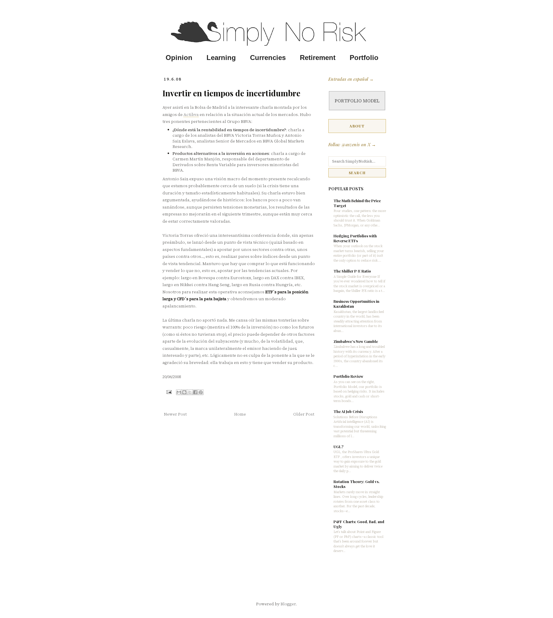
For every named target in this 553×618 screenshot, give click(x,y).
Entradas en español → (351, 79)
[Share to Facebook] (195, 392)
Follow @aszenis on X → (352, 144)
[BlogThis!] (184, 392)
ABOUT (357, 125)
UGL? (338, 446)
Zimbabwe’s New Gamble (356, 341)
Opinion (179, 57)
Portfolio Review (348, 376)
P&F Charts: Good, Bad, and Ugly (359, 524)
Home (240, 414)
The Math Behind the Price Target (357, 203)
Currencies (268, 57)
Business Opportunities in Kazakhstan (356, 304)
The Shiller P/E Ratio (352, 270)
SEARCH (357, 172)
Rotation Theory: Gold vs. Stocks (357, 484)
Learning (221, 57)
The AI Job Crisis (348, 411)
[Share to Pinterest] (201, 392)
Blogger (288, 604)
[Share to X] (190, 392)
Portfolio (364, 57)
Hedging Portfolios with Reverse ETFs (355, 238)
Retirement (318, 57)
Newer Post (175, 414)
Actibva (191, 114)
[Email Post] (169, 391)
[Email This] (179, 392)
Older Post (303, 414)
